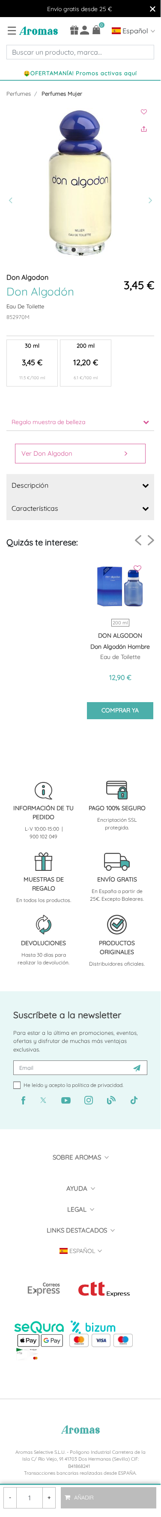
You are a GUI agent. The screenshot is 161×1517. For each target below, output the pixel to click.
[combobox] (80, 52)
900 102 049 (43, 836)
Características (35, 508)
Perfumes (18, 93)
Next (151, 540)
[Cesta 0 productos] (96, 29)
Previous (138, 540)
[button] (12, 183)
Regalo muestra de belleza (48, 422)
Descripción (30, 485)
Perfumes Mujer (62, 93)
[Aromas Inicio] (37, 30)
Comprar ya (120, 710)
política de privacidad (97, 1085)
